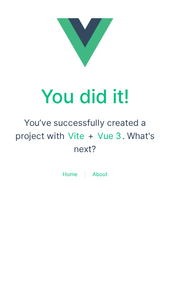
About (99, 174)
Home (70, 174)
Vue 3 (109, 135)
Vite (76, 135)
